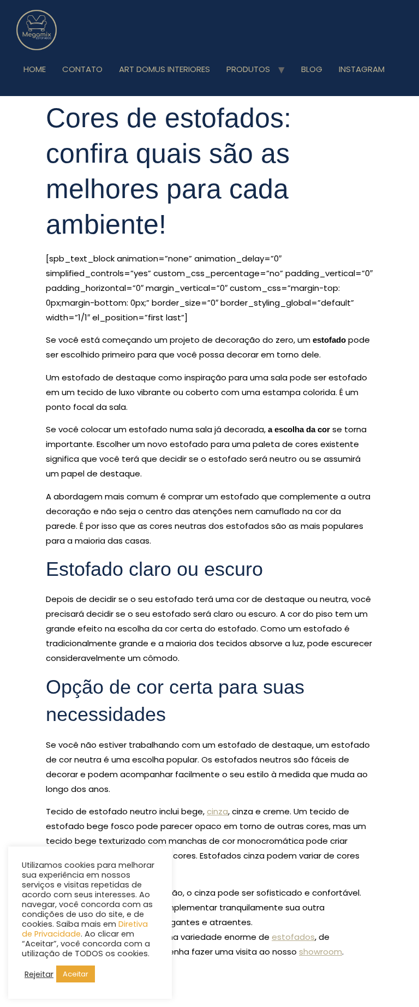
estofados (293, 937)
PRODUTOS (248, 69)
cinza (217, 811)
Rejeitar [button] (39, 974)
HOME (34, 69)
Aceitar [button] (75, 974)
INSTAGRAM (362, 69)
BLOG (311, 69)
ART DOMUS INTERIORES (164, 69)
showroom (320, 951)
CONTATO (82, 69)
